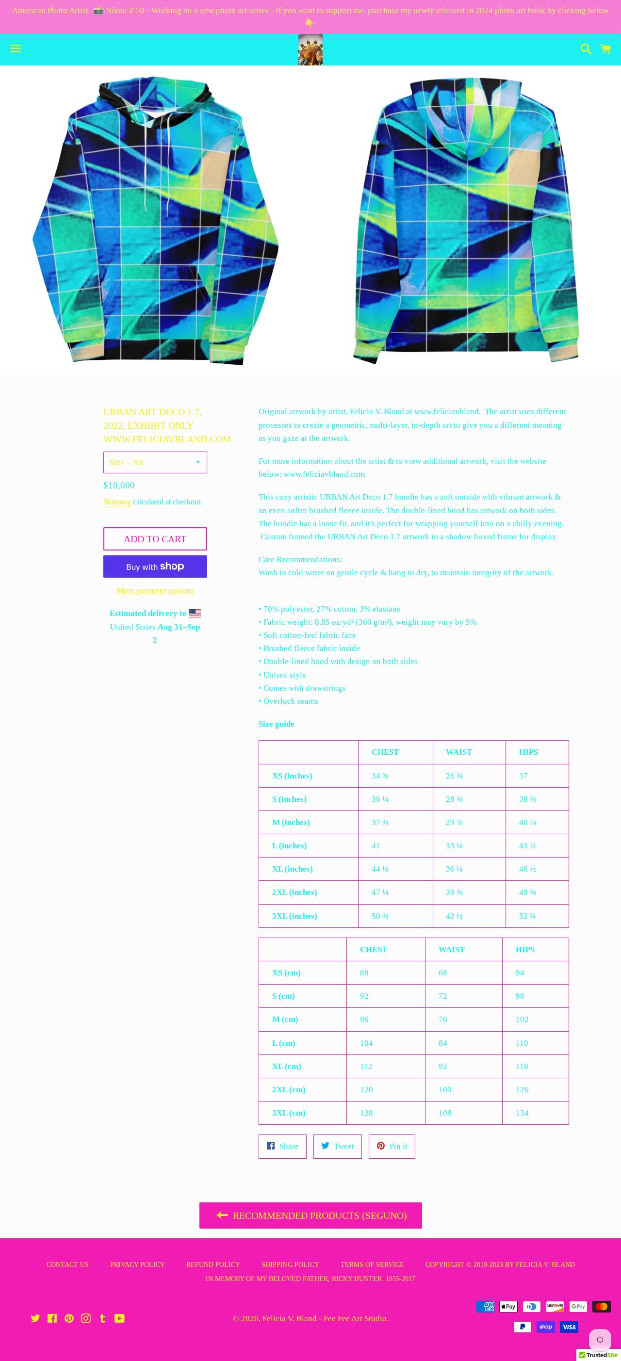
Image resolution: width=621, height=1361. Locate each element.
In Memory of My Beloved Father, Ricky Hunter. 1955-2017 (310, 1278)
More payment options (155, 590)
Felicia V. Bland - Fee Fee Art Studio (324, 1318)
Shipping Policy (290, 1264)
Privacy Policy (137, 1264)
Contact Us (68, 1264)
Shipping (117, 502)
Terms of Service (372, 1264)
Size (117, 462)
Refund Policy (213, 1264)
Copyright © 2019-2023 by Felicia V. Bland (500, 1264)
